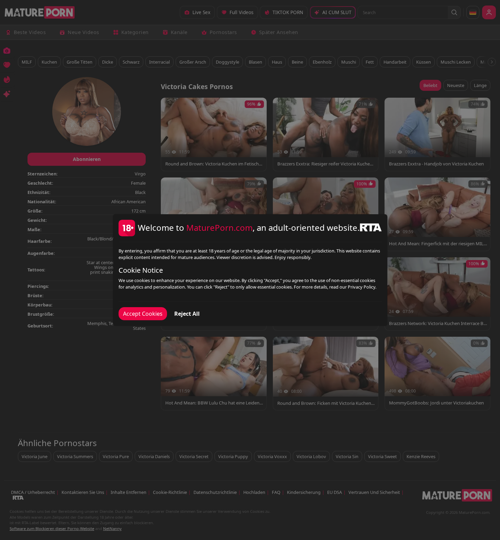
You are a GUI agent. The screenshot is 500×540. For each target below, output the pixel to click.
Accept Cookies (143, 313)
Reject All (187, 313)
